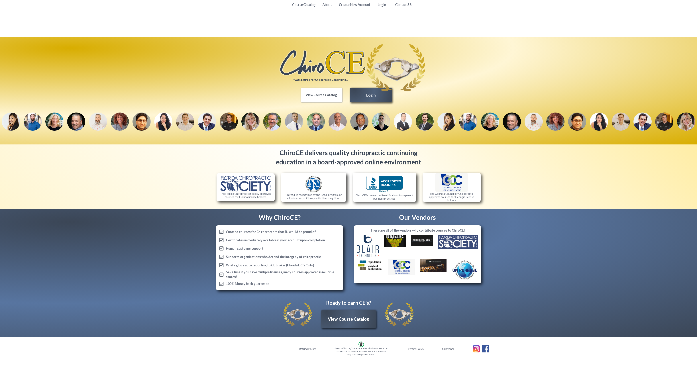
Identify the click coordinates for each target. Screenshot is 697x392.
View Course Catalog (321, 95)
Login (371, 95)
